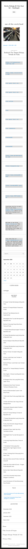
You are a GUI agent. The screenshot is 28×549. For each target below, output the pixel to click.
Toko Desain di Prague (10, 530)
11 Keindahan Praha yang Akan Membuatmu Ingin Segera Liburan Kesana (12, 448)
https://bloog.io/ (12, 224)
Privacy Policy (7, 539)
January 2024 (6, 512)
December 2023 (7, 516)
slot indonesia (10, 128)
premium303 (9, 137)
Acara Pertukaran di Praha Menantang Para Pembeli (14, 494)
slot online (9, 101)
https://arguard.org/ (12, 166)
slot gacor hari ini (12, 83)
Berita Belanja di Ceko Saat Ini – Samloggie (11, 544)
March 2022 (6, 520)
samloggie (6, 290)
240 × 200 (13, 45)
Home (4, 526)
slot (7, 110)
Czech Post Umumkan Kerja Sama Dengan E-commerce (12, 498)
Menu (14, 12)
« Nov (4, 280)
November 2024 (7, 509)
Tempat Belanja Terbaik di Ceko (12, 534)
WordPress (10, 545)
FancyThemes (17, 545)
